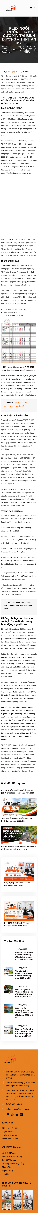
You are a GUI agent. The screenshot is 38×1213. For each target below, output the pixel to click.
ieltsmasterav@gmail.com (17, 1109)
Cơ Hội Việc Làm (9, 1160)
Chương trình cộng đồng (13, 1163)
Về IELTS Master (9, 1153)
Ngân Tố (7, 72)
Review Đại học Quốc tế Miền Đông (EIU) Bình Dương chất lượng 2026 (24, 993)
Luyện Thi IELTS (9, 1132)
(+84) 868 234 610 (14, 1104)
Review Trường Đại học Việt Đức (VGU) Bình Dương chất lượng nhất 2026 (24, 1032)
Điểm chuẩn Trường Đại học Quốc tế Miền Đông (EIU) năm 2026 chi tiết (24, 1012)
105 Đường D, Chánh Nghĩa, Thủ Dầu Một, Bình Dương (20, 1075)
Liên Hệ (5, 1174)
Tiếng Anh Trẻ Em (10, 1139)
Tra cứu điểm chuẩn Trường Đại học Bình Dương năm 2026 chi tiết (23, 974)
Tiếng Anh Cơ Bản (10, 1128)
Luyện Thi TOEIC (9, 1135)
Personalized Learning (12, 1156)
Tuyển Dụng (7, 1171)
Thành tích (7, 1167)
